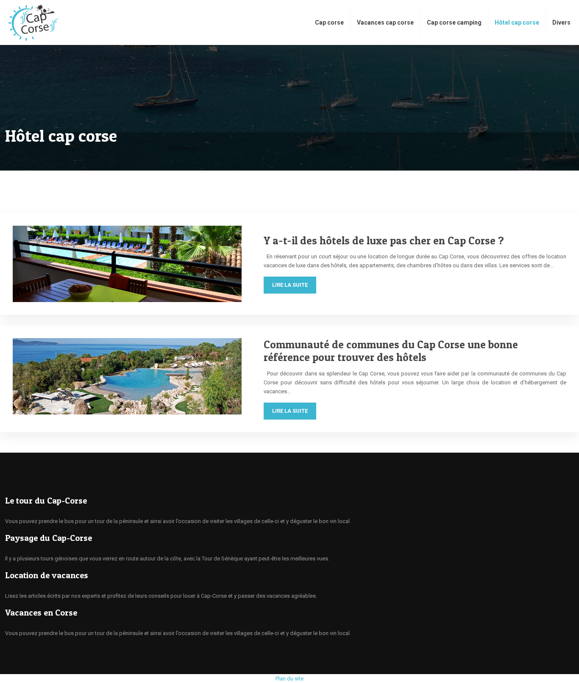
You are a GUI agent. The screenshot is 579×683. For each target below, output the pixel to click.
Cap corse (329, 22)
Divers (561, 22)
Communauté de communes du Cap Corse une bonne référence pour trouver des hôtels (391, 351)
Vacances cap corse (385, 22)
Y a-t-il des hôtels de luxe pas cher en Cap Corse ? (384, 240)
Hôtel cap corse (517, 22)
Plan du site (289, 678)
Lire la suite (290, 285)
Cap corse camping (454, 22)
